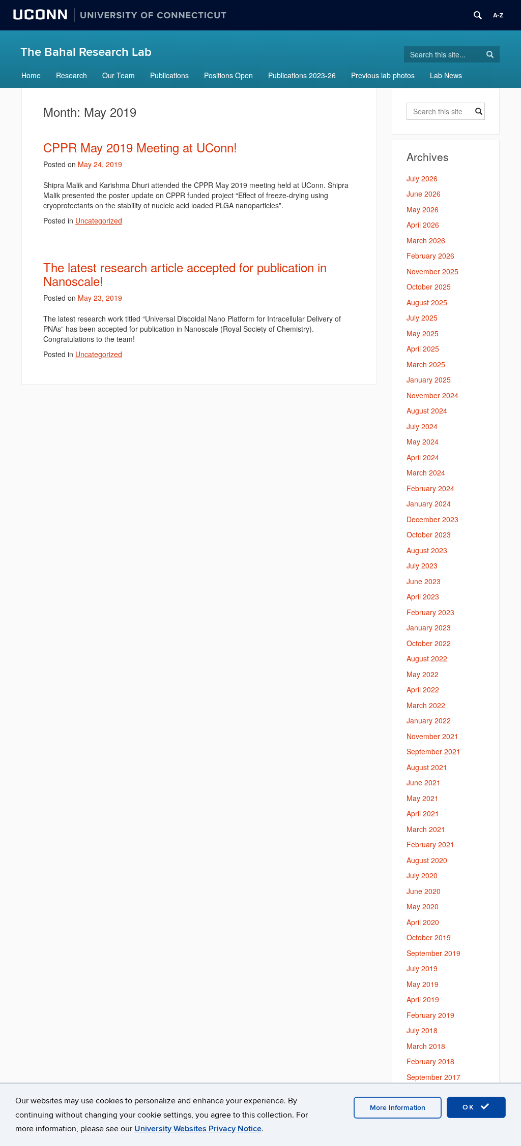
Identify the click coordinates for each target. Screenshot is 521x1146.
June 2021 (424, 782)
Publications (169, 75)
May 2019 (423, 984)
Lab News (446, 75)
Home (31, 75)
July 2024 (422, 426)
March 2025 (426, 364)
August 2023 (427, 550)
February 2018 (430, 1061)
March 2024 (426, 472)
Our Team (118, 75)
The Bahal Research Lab (86, 52)
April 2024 (423, 457)
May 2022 (423, 674)
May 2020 (423, 906)
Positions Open (228, 75)
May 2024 (423, 441)
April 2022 (423, 689)
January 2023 (429, 627)
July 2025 (422, 317)
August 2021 (427, 767)
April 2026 (423, 224)
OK (470, 1107)
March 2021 (426, 829)
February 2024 (430, 488)
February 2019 (430, 1015)
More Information (397, 1107)
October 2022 (429, 643)
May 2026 (423, 209)
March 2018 (426, 1046)
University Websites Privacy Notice (198, 1129)
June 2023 (424, 581)
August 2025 (427, 302)
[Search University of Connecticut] (478, 15)
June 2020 (424, 891)
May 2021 (423, 798)
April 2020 (423, 922)
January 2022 (429, 720)
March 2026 (426, 240)
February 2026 (430, 255)
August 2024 (427, 410)
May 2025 (423, 333)
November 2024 (432, 395)
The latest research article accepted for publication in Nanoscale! (185, 273)
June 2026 (424, 193)
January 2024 (429, 503)
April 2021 (423, 813)
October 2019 (429, 937)
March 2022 (426, 705)
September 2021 (433, 751)
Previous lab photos (383, 75)
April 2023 (423, 596)
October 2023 (429, 534)
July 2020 (422, 875)
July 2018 (422, 1030)
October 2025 (429, 286)
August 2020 (427, 860)
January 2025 (429, 379)
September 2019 (433, 953)
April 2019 (423, 999)
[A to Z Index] (498, 15)
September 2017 (433, 1077)
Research (71, 75)
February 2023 (430, 612)
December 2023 (432, 519)
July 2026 (422, 178)
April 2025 (423, 348)
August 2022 (427, 658)
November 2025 (432, 271)
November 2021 (432, 736)
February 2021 (430, 844)
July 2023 (422, 565)
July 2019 (422, 968)
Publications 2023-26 (302, 75)
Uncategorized (98, 220)
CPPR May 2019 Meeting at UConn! (140, 147)
